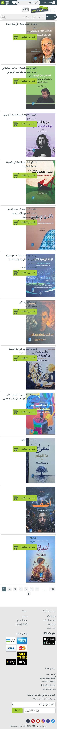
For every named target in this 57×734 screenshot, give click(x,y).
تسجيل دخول (47, 2)
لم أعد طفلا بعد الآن (28, 302)
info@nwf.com (48, 685)
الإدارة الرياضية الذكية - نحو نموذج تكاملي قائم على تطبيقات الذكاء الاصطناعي (21, 260)
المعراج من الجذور (29, 440)
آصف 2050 (32, 489)
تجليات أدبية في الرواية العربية (23, 349)
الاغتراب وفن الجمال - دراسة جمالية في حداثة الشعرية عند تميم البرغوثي (19, 70)
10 (52, 589)
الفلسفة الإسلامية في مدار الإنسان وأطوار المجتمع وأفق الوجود (22, 211)
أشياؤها (33, 538)
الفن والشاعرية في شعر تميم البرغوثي (20, 115)
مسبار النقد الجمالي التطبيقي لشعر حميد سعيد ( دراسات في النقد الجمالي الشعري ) (20, 399)
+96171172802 (48, 682)
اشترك (17, 711)
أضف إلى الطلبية (28, 37)
